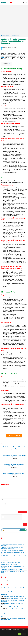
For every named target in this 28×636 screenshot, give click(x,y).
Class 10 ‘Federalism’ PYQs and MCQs (9, 564)
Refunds (23, 629)
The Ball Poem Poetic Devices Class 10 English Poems (14, 596)
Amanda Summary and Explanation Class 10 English (14, 474)
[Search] (25, 524)
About (14, 631)
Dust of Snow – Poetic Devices (14, 606)
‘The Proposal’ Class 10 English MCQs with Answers (11, 569)
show (9, 63)
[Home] (1, 35)
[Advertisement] (14, 19)
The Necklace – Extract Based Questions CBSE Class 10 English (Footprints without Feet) (12, 548)
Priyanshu (3, 591)
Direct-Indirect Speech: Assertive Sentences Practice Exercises (13, 609)
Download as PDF (14, 435)
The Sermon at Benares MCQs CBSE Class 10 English (12, 550)
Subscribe (22, 530)
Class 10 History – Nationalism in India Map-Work (16, 598)
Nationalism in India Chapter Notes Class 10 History (14, 447)
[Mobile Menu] (23, 2)
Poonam (3, 600)
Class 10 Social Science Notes (16, 35)
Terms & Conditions (16, 629)
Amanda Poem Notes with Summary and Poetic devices (14, 456)
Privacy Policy (9, 629)
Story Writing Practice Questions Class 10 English (17, 591)
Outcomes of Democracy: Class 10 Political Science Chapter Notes (14, 465)
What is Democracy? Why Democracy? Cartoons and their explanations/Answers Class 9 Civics (14, 612)
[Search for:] (25, 2)
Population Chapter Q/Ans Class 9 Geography (10, 562)
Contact (3, 629)
